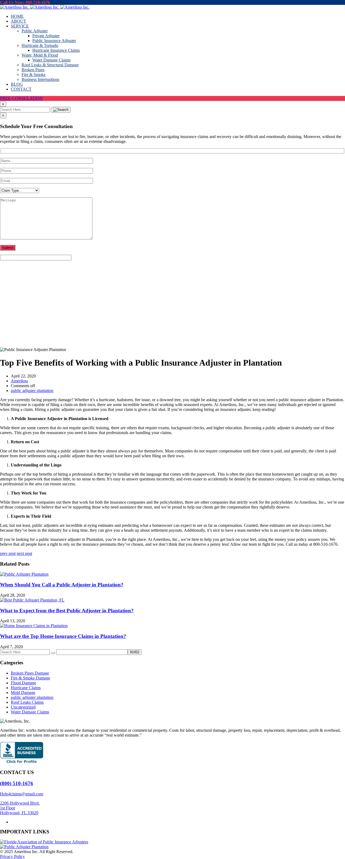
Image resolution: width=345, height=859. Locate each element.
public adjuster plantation (32, 317)
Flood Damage (23, 683)
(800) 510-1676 (16, 783)
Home (16, 307)
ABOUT (18, 21)
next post (24, 553)
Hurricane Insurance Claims (56, 50)
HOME (17, 16)
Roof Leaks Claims (27, 702)
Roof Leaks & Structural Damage (50, 65)
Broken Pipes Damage (30, 673)
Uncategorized (23, 707)
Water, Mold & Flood (40, 55)
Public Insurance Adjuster (54, 40)
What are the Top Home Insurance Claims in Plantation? (63, 636)
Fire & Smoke (34, 74)
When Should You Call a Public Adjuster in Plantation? (61, 584)
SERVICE (20, 26)
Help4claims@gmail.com (21, 794)
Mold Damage (23, 692)
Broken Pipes (33, 69)
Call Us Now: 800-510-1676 (25, 2)
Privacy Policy (12, 856)
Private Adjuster (46, 35)
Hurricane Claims (26, 687)
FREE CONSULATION (21, 98)
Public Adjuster (35, 31)
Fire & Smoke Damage (30, 678)
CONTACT (21, 89)
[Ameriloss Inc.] (44, 7)
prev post (8, 553)
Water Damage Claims (51, 60)
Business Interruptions (40, 79)
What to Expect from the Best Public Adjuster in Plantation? (67, 610)
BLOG (17, 84)
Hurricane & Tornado (40, 45)
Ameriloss (19, 381)
